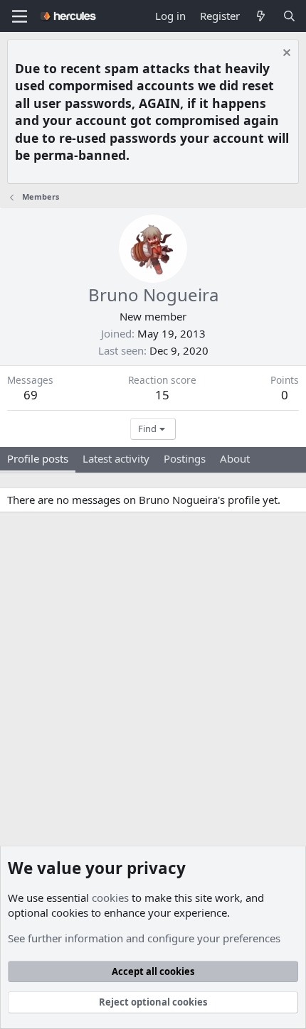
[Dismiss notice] (285, 54)
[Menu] (19, 16)
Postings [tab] (185, 458)
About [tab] (235, 458)
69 (30, 395)
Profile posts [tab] (37, 458)
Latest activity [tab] (116, 458)
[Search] (289, 16)
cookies (110, 897)
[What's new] (261, 16)
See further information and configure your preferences (144, 938)
